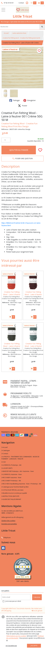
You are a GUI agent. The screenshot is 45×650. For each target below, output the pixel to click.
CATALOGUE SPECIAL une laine (12, 490)
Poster (24, 105)
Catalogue (6, 450)
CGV (4, 462)
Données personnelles (9, 524)
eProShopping (6, 611)
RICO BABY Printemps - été (11, 481)
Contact (21, 3)
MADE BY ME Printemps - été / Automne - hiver (18, 471)
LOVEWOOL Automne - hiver (12, 474)
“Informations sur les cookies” (16, 636)
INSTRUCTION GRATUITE (10, 496)
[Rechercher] (42, 26)
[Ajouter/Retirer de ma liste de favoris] (40, 150)
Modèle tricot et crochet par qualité (14, 493)
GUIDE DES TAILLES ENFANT (11, 499)
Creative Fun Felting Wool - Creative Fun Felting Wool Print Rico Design (19, 125)
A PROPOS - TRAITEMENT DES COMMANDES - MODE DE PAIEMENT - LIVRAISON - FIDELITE (20, 458)
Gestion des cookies (8, 521)
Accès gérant (37, 611)
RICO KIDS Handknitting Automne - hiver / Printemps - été (21, 484)
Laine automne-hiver (19, 33)
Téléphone (7, 538)
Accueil (6, 33)
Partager (16, 100)
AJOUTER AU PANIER (18, 150)
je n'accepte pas (11, 646)
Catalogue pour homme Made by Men (15, 487)
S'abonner (36, 597)
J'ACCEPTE (34, 646)
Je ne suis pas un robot (13, 601)
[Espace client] (27, 3)
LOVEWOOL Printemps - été (11, 465)
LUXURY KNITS (7, 468)
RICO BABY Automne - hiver (11, 478)
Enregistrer (31, 100)
